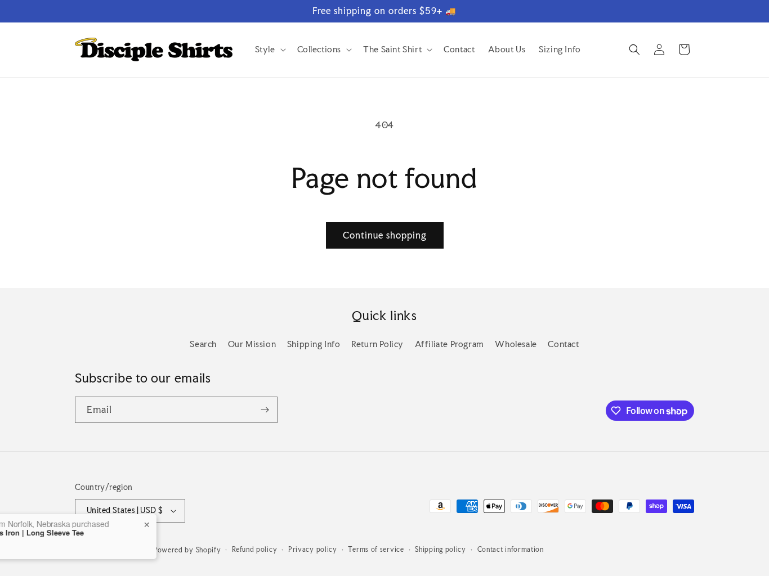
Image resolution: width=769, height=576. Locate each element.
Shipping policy (440, 550)
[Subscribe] (264, 410)
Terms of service (376, 550)
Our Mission (252, 344)
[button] (269, 49)
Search (203, 344)
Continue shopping (385, 235)
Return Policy (377, 344)
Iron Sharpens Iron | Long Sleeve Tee (90, 532)
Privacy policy (312, 550)
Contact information (510, 550)
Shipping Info (314, 344)
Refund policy (254, 550)
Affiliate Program (449, 344)
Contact (563, 344)
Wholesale (515, 344)
